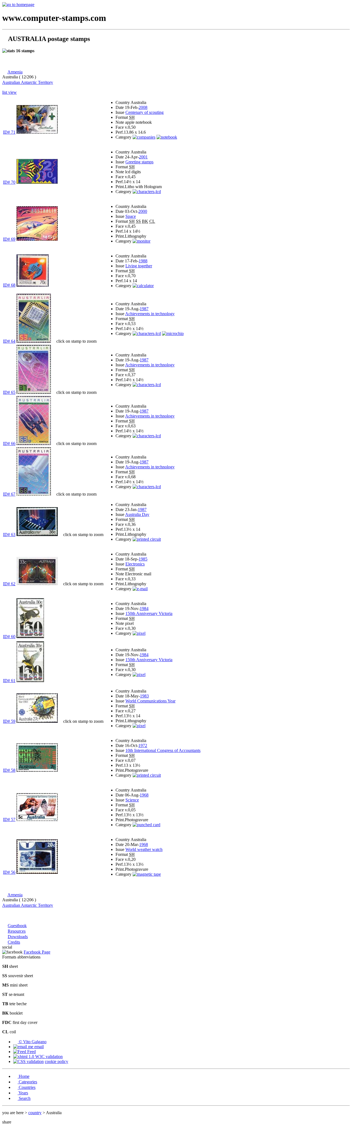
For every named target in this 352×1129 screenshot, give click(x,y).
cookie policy (56, 1061)
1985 (143, 559)
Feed (31, 1051)
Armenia (15, 72)
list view (9, 92)
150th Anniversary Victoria (148, 613)
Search (24, 1098)
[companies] (144, 137)
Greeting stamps (139, 162)
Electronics (135, 564)
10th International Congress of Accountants (162, 750)
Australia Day (137, 514)
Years (23, 1092)
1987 (144, 308)
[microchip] (173, 333)
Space (130, 216)
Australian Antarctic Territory (27, 82)
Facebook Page (37, 952)
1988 (143, 261)
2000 (142, 211)
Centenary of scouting (144, 112)
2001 (143, 157)
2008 (143, 107)
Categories (27, 1081)
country (35, 1112)
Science (132, 800)
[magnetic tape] (147, 874)
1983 (144, 696)
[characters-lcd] (147, 191)
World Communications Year (150, 701)
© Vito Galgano (32, 1041)
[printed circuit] (147, 539)
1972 (142, 745)
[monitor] (141, 241)
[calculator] (143, 285)
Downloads (18, 936)
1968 (144, 795)
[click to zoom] (33, 341)
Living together (138, 265)
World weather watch (144, 849)
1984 (144, 608)
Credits (14, 942)
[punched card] (146, 824)
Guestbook (17, 925)
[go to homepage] (18, 4)
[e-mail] (140, 588)
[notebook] (166, 137)
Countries (26, 1087)
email (38, 1046)
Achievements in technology (150, 313)
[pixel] (139, 633)
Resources (17, 931)
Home (23, 1076)
